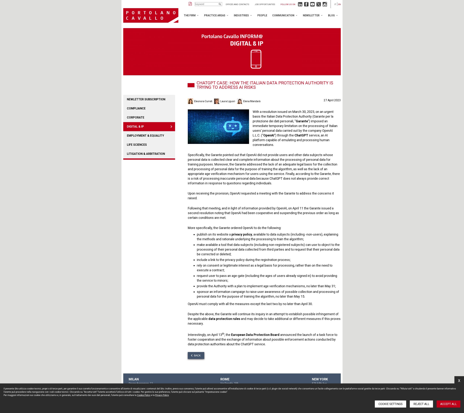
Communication (283, 15)
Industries (241, 15)
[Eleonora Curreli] (191, 101)
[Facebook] (306, 5)
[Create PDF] (190, 4)
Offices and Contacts (237, 4)
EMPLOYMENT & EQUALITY (145, 135)
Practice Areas (214, 15)
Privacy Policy (162, 395)
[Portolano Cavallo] (150, 15)
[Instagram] (325, 5)
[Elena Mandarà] (240, 101)
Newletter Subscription (146, 99)
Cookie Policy (143, 395)
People (262, 15)
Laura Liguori (227, 101)
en (339, 4)
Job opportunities (265, 4)
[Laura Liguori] (217, 101)
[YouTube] (312, 5)
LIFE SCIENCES (137, 144)
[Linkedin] (300, 5)
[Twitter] (318, 5)
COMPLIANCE (136, 108)
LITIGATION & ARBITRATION (146, 154)
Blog (331, 15)
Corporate (135, 117)
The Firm (190, 15)
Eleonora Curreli (203, 101)
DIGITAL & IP (135, 126)
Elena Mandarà (251, 101)
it (335, 4)
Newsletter (311, 15)
